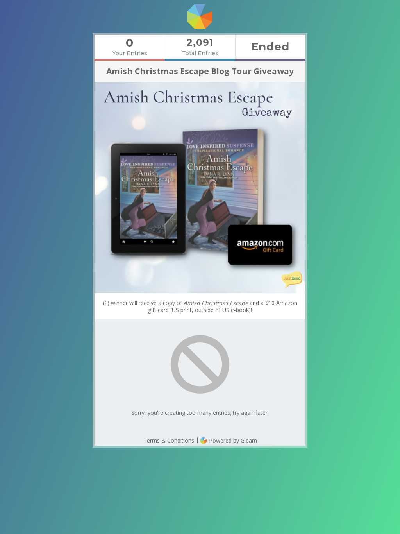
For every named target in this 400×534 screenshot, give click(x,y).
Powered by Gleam (232, 440)
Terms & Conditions (168, 440)
